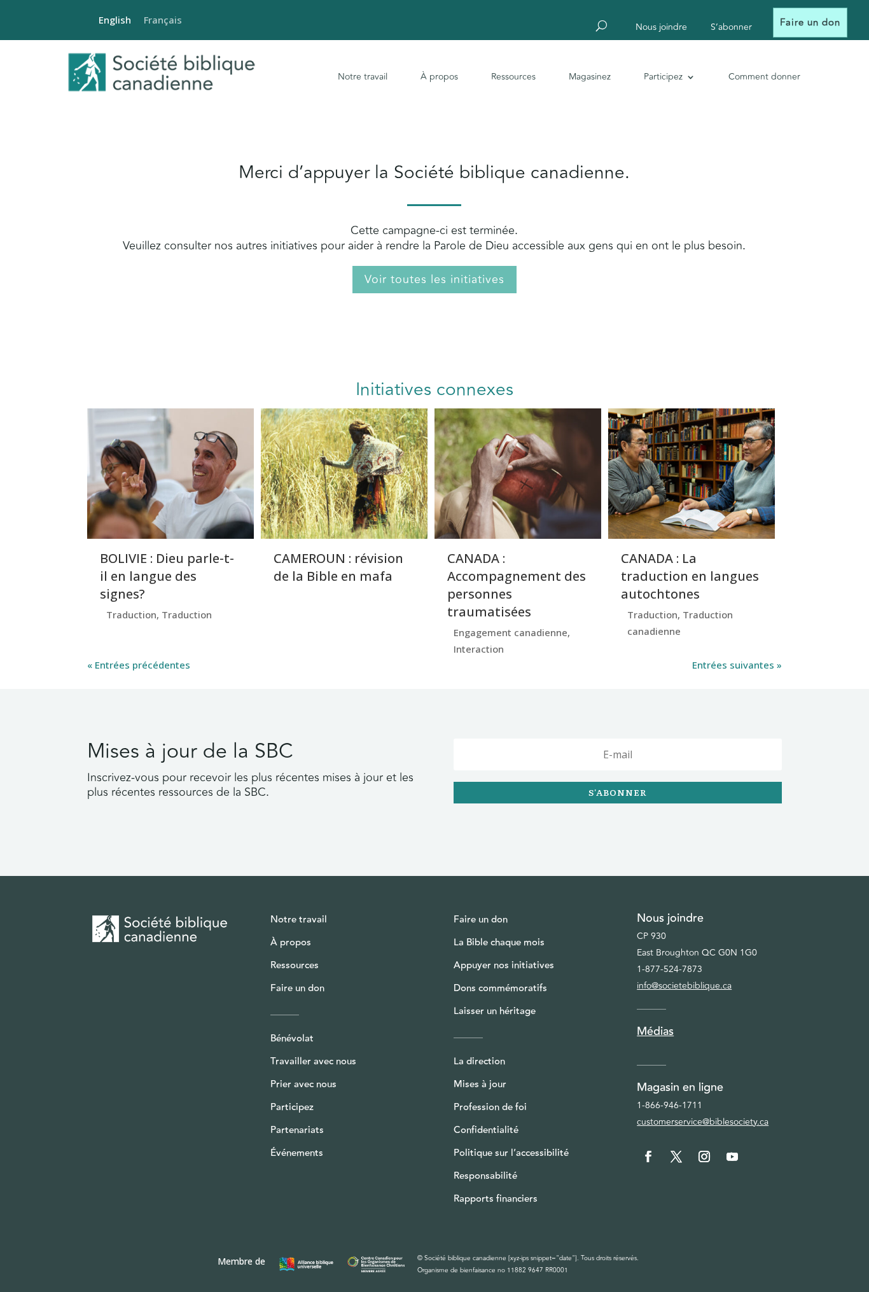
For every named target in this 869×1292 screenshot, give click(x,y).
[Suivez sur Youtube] (732, 1156)
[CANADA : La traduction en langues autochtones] (691, 473)
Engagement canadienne (510, 632)
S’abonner (731, 28)
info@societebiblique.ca (684, 985)
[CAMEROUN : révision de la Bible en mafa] (344, 473)
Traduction (131, 614)
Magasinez (590, 76)
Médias (655, 1031)
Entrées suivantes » (737, 664)
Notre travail (362, 76)
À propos (439, 76)
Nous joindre (661, 28)
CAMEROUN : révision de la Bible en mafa (338, 567)
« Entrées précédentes (138, 664)
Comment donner (764, 76)
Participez (663, 76)
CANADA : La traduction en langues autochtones (690, 576)
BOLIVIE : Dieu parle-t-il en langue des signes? (167, 576)
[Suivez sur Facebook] (648, 1156)
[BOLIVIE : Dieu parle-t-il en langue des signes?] (170, 473)
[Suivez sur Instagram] (704, 1156)
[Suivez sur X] (676, 1156)
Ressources (513, 76)
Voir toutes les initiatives (434, 279)
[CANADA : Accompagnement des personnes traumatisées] (517, 473)
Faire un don (810, 22)
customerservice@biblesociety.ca (702, 1122)
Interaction (479, 649)
